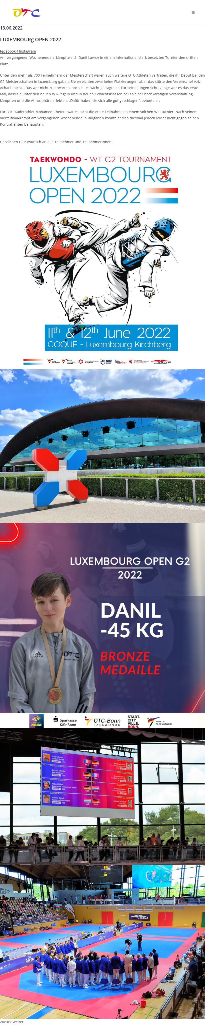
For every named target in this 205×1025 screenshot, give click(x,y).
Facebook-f (9, 51)
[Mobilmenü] (193, 12)
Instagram (27, 51)
